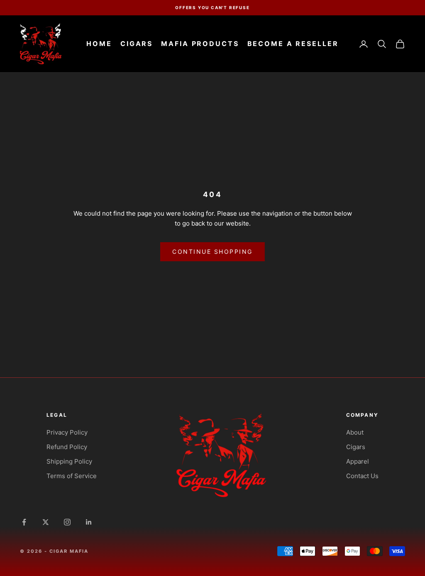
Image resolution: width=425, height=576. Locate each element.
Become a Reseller (293, 43)
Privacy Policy (67, 432)
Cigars (136, 43)
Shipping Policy (69, 461)
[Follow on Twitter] (46, 522)
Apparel (357, 461)
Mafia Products (200, 43)
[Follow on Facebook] (24, 522)
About (355, 432)
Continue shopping (212, 251)
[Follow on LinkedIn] (89, 522)
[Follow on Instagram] (67, 522)
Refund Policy (66, 447)
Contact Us (362, 476)
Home (99, 43)
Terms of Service (71, 476)
